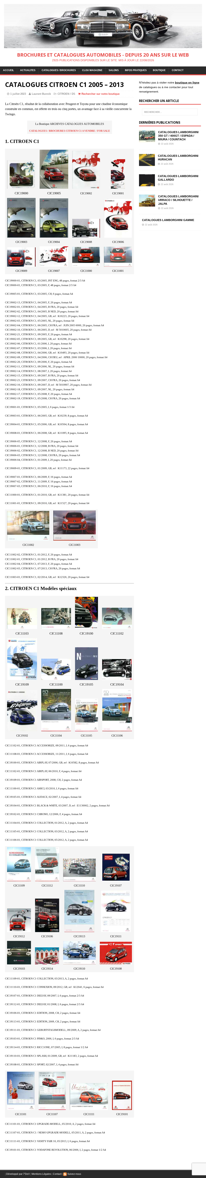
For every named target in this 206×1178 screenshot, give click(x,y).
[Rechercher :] (170, 112)
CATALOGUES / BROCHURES (59, 70)
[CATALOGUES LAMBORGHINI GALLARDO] (147, 184)
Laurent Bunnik (41, 93)
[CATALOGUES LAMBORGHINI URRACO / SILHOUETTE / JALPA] (147, 204)
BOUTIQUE (159, 70)
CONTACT (177, 70)
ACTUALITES (27, 70)
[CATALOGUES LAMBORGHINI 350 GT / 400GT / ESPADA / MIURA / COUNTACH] (147, 140)
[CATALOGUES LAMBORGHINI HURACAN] (147, 163)
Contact (57, 1174)
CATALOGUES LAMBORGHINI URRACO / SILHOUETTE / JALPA (178, 200)
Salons (114, 70)
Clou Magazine (92, 70)
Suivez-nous (74, 1174)
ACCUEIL (8, 70)
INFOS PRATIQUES (136, 70)
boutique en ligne (187, 82)
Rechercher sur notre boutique (100, 93)
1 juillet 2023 (18, 93)
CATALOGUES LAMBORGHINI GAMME (168, 220)
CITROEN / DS (66, 93)
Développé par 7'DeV (18, 1174)
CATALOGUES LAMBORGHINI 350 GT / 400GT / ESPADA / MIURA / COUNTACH (178, 135)
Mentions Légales (41, 1174)
